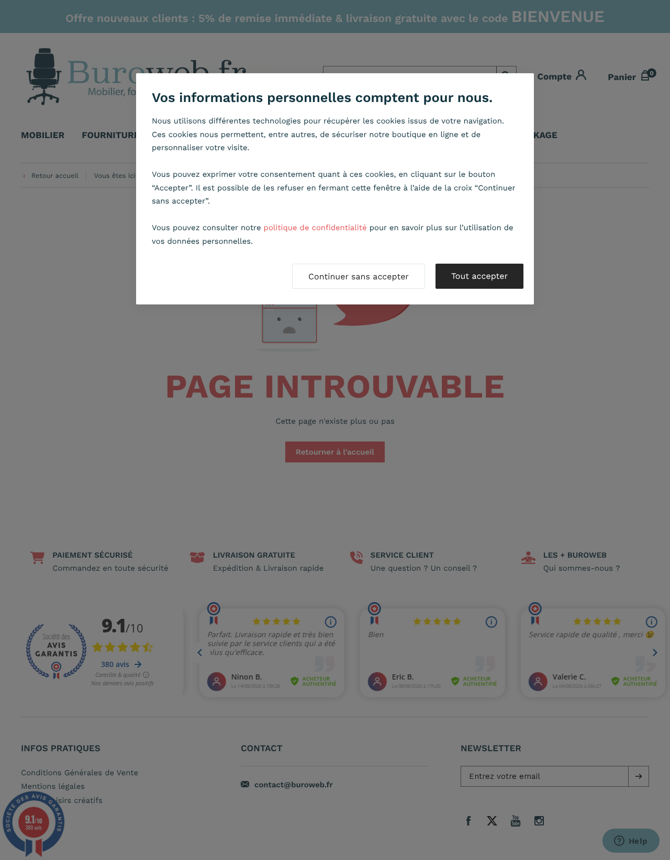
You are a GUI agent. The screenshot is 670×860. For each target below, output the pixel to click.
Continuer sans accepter (358, 276)
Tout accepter (479, 276)
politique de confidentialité (315, 227)
